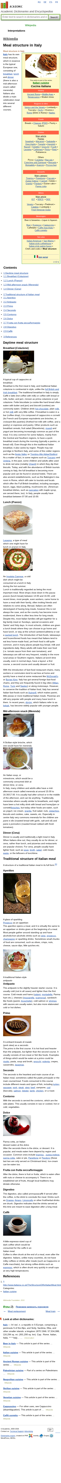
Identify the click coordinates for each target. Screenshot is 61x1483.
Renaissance (34, 97)
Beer (28, 225)
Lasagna (27, 149)
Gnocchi (45, 147)
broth (32, 850)
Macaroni (40, 141)
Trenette (41, 144)
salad (39, 850)
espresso (7, 1267)
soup (26, 850)
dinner (11, 77)
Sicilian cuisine (11, 1388)
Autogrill (32, 692)
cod (48, 1087)
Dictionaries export (8, 1436)
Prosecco (7, 922)
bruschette (26, 1001)
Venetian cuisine (12, 1397)
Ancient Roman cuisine (15, 1361)
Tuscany (51, 457)
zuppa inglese (52, 1154)
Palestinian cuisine (13, 1370)
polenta (46, 1061)
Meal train (51, 1311)
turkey (56, 1084)
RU (39, 2)
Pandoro (38, 183)
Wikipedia (30, 25)
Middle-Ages (47, 94)
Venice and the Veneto (35, 107)
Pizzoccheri (51, 165)
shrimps (53, 1001)
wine (43, 935)
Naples (52, 113)
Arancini (40, 165)
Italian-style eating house (40, 246)
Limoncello (28, 1200)
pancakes (33, 490)
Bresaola (52, 162)
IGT (33, 199)
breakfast (7, 74)
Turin (12, 686)
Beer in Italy (9, 1343)
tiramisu (40, 1154)
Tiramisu (30, 178)
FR (56, 2)
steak (21, 1087)
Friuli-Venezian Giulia (41, 210)
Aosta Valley (21, 454)
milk (57, 408)
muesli (49, 428)
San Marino (48, 241)
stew (27, 1087)
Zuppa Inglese (31, 181)
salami (37, 994)
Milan (55, 683)
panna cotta (9, 1158)
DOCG (40, 199)
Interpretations (16, 30)
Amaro (18, 1200)
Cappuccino (48, 225)
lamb (32, 1090)
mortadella (47, 994)
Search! (54, 17)
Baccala (49, 160)
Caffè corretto (41, 230)
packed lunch (11, 635)
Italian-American (34, 241)
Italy (5, 54)
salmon (17, 1090)
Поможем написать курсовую (32, 1307)
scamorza (40, 997)
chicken (39, 1090)
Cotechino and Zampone (35, 162)
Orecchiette (30, 144)
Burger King (12, 679)
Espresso (37, 225)
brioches (15, 807)
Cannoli (43, 181)
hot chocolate (41, 408)
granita (28, 811)
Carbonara (38, 149)
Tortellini (36, 147)
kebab (6, 705)
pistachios (54, 811)
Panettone (40, 178)
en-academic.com (12, 5)
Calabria (34, 207)
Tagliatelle (50, 141)
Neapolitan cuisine (13, 1379)
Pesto (47, 149)
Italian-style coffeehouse (40, 243)
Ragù (54, 149)
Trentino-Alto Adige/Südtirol (43, 454)
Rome (29, 113)
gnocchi (37, 1061)
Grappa (10, 1200)
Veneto (30, 204)
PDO (45, 123)
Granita (29, 183)
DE (45, 2)
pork (15, 1087)
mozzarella (28, 997)
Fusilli (53, 147)
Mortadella (30, 165)
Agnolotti (51, 144)
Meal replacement (17, 1311)
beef (33, 1087)
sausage (7, 1087)
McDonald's (52, 676)
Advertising (28, 1431)
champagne (9, 939)
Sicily (40, 110)
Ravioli (27, 147)
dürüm (28, 702)
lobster (25, 1090)
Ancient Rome (33, 94)
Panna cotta (41, 186)
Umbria (6, 460)
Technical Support (17, 1431)
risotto (6, 1061)
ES (50, 2)
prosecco (51, 935)
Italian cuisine (10, 1291)
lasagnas (19, 1064)
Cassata (51, 178)
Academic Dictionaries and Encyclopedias (27, 11)
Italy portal (43, 257)
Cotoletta (39, 160)
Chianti (32, 464)
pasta (6, 853)
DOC (48, 199)
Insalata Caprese (14, 576)
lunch (16, 74)
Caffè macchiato (45, 228)
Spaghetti (29, 141)
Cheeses (37, 123)
